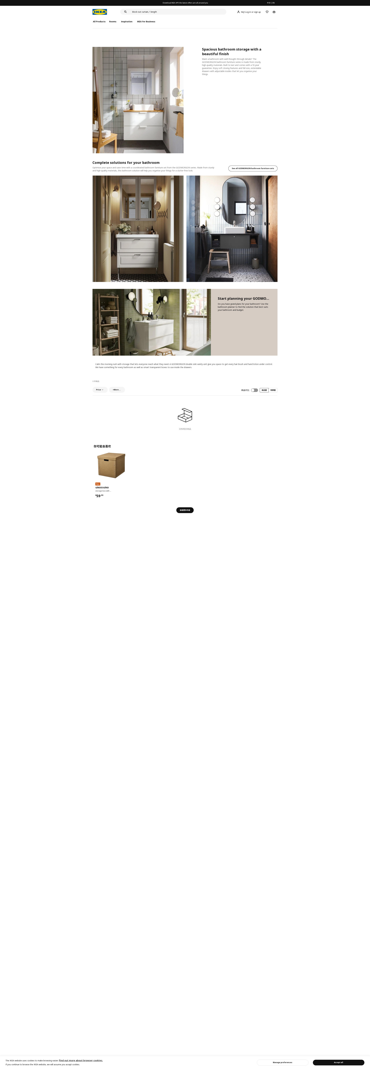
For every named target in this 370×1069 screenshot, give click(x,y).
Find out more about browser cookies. (81, 1060)
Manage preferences (282, 1062)
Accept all (338, 1062)
